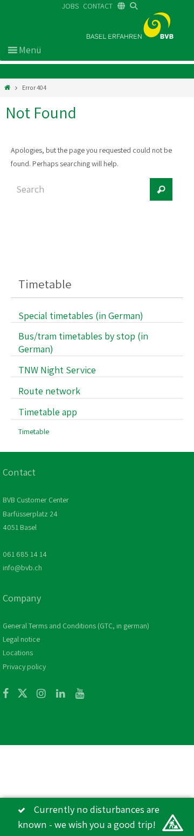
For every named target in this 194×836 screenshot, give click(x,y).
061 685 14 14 (25, 554)
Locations (18, 652)
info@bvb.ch (22, 567)
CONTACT (98, 6)
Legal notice (21, 639)
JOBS (70, 6)
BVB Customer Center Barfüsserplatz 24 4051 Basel (36, 513)
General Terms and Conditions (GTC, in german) (76, 625)
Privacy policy (24, 666)
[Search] (161, 189)
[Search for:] (78, 194)
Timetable (33, 431)
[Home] (7, 87)
